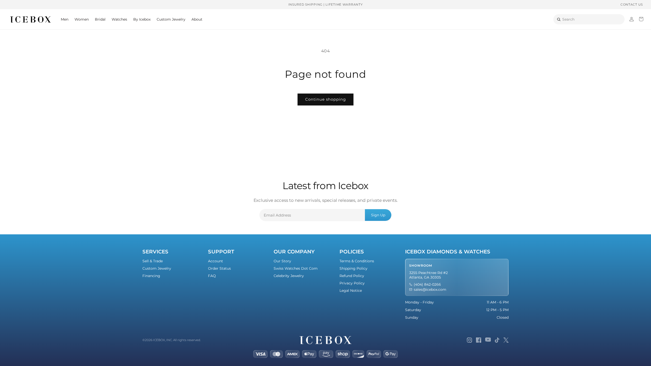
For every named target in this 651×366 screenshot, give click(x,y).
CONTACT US (631, 4)
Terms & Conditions (356, 261)
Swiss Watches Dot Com (296, 268)
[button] (64, 19)
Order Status (219, 268)
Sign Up (378, 215)
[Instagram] (469, 340)
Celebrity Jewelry (289, 275)
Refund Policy (351, 275)
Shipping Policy (353, 268)
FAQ (212, 275)
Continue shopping (325, 99)
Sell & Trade (152, 261)
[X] (506, 340)
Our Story (282, 261)
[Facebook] (478, 340)
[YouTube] (488, 340)
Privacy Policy (352, 283)
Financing (151, 275)
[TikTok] (497, 340)
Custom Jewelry (156, 268)
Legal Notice (350, 290)
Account (215, 261)
